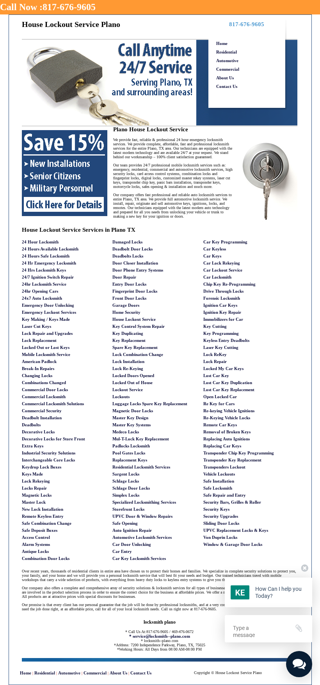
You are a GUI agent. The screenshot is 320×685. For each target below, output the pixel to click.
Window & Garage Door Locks (232, 544)
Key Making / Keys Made (46, 319)
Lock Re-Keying (127, 368)
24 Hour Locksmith (40, 242)
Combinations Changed (44, 382)
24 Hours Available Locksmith (50, 249)
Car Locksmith (217, 277)
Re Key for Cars (219, 403)
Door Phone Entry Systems (137, 270)
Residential (226, 52)
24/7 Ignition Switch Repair (48, 277)
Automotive (227, 60)
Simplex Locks (125, 495)
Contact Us (226, 86)
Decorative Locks (38, 431)
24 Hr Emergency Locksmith (49, 263)
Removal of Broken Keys (227, 431)
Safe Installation (218, 481)
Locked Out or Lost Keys (45, 347)
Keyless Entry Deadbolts (226, 340)
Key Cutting (215, 326)
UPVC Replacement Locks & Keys (235, 530)
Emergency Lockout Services (49, 312)
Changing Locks (37, 375)
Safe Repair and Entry (224, 495)
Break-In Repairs (38, 368)
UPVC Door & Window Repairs (142, 516)
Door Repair (124, 277)
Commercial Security (42, 410)
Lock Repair (215, 361)
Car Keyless (214, 249)
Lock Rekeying (36, 481)
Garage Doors (125, 305)
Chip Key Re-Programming (229, 284)
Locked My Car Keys (223, 368)
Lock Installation (128, 361)
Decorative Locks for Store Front (53, 438)
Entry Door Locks (129, 284)
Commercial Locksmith (44, 396)
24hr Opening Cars (40, 291)
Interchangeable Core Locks (48, 460)
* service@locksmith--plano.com (159, 636)
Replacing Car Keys (222, 446)
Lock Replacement (39, 340)
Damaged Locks (127, 242)
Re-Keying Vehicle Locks (226, 417)
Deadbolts (31, 424)
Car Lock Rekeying (221, 263)
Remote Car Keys (220, 424)
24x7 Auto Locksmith (42, 298)
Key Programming (221, 333)
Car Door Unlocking (131, 544)
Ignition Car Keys (220, 305)
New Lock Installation (42, 509)
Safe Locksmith (217, 488)
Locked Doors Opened (133, 375)
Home (222, 43)
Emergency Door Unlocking (48, 305)
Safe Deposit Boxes (39, 530)
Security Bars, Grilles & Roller (232, 502)
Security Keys (216, 509)
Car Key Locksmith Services (139, 558)
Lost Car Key (216, 375)
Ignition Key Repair (222, 312)
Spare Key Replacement (135, 347)
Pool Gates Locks (128, 453)
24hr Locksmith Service (44, 284)
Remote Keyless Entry (43, 516)
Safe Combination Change (46, 523)
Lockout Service (127, 389)
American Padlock (39, 361)
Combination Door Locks (45, 558)
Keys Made (32, 474)
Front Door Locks (129, 298)
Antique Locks (35, 551)
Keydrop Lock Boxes (41, 467)
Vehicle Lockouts (219, 474)
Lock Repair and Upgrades (47, 333)
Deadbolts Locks (127, 256)
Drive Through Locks (223, 291)
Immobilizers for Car (223, 319)
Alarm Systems (36, 544)
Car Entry (122, 551)
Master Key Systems (131, 424)
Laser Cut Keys (36, 326)
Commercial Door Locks (45, 389)
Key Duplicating (127, 333)
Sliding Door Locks (221, 523)
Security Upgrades (220, 516)
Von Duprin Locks (220, 537)
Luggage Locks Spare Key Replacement (149, 403)
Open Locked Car (220, 396)
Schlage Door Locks (131, 488)
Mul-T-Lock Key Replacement (140, 438)
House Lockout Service (134, 319)
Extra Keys (32, 446)
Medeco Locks (125, 431)
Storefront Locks (128, 509)
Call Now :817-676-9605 (48, 7)
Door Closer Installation (135, 263)
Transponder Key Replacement (232, 460)
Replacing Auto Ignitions (226, 438)
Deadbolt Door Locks (132, 249)
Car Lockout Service (222, 270)
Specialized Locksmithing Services (144, 502)
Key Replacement (129, 340)
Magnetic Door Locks (132, 410)
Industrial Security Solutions (48, 453)
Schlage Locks (125, 481)
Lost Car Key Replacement (228, 389)
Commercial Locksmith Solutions (53, 403)
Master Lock (34, 502)
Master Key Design (130, 417)
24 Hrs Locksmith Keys (44, 270)
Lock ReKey (215, 354)
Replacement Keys (129, 460)
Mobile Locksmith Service (46, 354)
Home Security (126, 312)
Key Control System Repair (138, 326)
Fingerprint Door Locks (134, 291)
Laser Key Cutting (220, 347)
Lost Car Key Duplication (227, 382)
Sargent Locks (125, 474)
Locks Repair (34, 488)
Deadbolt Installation (42, 417)
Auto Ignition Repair (132, 530)
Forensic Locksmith (221, 298)
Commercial (227, 69)
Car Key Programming (225, 242)
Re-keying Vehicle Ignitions (228, 410)
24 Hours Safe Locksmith (45, 256)
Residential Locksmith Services (141, 467)
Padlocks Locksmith (131, 446)
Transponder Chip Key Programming (238, 453)
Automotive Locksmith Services (142, 537)
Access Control (36, 537)
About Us (225, 77)
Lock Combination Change (137, 354)
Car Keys (212, 256)
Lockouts (121, 396)
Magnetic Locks (37, 495)
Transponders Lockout (224, 467)
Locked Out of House (132, 382)
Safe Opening (125, 523)
